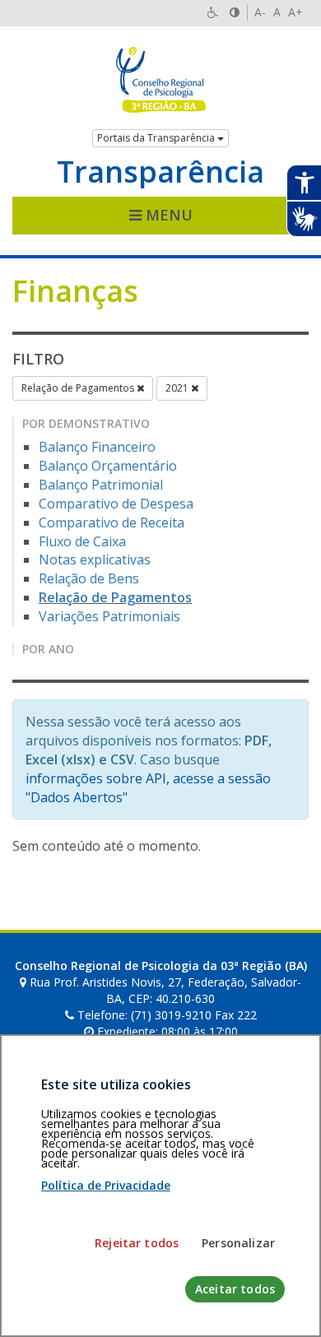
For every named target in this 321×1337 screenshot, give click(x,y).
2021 (178, 388)
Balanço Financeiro (97, 447)
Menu (167, 215)
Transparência (160, 172)
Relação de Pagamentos (79, 388)
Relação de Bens (89, 578)
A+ (295, 12)
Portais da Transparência (157, 138)
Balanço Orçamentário (108, 466)
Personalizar (238, 1243)
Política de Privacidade (105, 1185)
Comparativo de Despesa (116, 503)
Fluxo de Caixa (82, 541)
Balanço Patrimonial (101, 485)
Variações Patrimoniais (109, 616)
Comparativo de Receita (111, 522)
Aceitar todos (235, 1289)
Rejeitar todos (137, 1243)
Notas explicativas (95, 559)
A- (260, 12)
